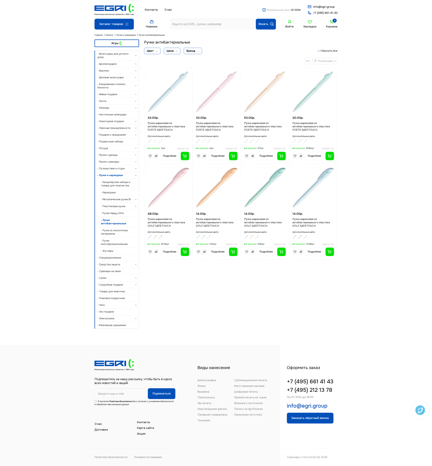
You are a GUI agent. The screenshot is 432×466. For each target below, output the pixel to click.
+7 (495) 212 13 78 (309, 390)
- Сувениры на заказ (109, 271)
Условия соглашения (148, 457)
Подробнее (169, 155)
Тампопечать (206, 397)
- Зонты (101, 101)
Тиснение (203, 420)
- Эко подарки (105, 311)
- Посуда (102, 148)
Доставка (101, 429)
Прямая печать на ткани (250, 397)
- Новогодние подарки (110, 121)
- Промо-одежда (107, 155)
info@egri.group (324, 7)
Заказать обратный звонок (310, 418)
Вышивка (203, 391)
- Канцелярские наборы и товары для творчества (115, 184)
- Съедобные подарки (110, 284)
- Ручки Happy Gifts (112, 213)
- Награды (103, 107)
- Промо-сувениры (108, 161)
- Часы (101, 304)
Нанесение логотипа (248, 414)
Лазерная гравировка (212, 414)
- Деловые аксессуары (110, 77)
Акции (141, 433)
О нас (168, 9)
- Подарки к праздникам (111, 134)
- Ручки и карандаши (110, 175)
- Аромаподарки (107, 63)
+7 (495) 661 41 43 (310, 381)
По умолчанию (325, 61)
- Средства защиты (108, 264)
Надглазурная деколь (212, 409)
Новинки (151, 26)
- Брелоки (103, 70)
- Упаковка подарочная (111, 298)
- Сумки (101, 277)
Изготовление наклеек (249, 386)
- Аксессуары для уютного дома (113, 55)
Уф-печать (204, 403)
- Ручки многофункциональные (114, 242)
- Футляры (107, 250)
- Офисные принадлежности (113, 128)
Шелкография (206, 380)
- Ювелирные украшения (111, 325)
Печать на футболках (248, 409)
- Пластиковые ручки (113, 206)
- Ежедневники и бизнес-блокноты (111, 86)
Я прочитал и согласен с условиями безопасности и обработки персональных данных (134, 403)
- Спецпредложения (109, 257)
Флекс (201, 386)
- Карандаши (108, 192)
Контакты (151, 9)
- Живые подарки (107, 94)
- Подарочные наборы (110, 141)
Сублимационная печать (250, 380)
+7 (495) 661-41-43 (325, 13)
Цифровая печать (246, 391)
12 (307, 61)
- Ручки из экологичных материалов (114, 232)
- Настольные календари (111, 114)
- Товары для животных (111, 291)
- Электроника (105, 318)
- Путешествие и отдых (111, 168)
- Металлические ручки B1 (116, 199)
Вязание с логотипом (248, 403)
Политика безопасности (110, 457)
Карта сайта (145, 428)
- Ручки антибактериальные (113, 222)
